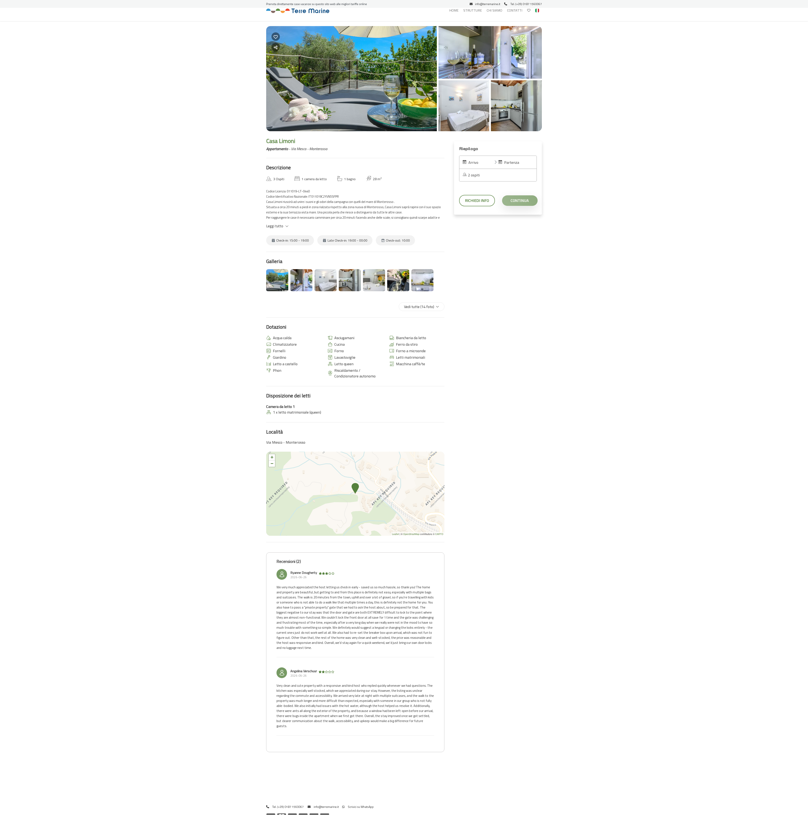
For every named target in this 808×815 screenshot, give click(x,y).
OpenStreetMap (411, 534)
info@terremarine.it (487, 4)
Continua (520, 200)
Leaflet (395, 534)
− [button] (272, 463)
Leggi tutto (274, 226)
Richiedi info (477, 200)
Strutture (472, 10)
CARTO (439, 534)
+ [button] (272, 457)
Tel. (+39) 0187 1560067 (526, 4)
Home (453, 10)
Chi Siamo (494, 10)
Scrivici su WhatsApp (360, 806)
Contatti (514, 10)
